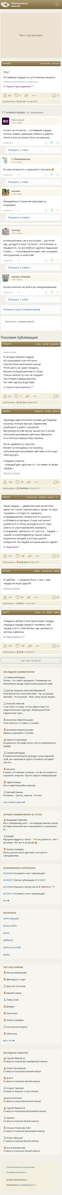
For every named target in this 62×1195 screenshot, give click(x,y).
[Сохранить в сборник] (16, 95)
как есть (55, 63)
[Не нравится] (57, 143)
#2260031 (8, 880)
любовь (37, 571)
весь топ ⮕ (9, 1040)
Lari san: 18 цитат (31, 660)
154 (10, 482)
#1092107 (7, 344)
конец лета (10, 925)
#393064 (6, 497)
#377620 (6, 571)
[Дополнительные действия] (33, 95)
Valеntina (46, 886)
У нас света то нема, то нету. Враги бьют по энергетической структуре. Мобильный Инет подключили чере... (26, 709)
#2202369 (8, 873)
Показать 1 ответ (18, 150)
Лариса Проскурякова (18, 86)
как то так (45, 63)
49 (9, 396)
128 (22, 556)
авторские (54, 344)
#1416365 (40, 880)
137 (10, 556)
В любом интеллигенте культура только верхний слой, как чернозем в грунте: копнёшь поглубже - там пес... (29, 759)
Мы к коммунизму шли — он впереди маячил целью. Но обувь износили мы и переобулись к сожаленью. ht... (31, 826)
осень (6, 933)
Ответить (8, 142)
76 (22, 482)
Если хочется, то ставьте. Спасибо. (21, 723)
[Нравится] (5, 95)
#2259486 (8, 886)
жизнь (38, 612)
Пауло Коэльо (14, 636)
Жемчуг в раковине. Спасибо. (18, 733)
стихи (38, 344)
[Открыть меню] (57, 4)
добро (49, 612)
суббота (8, 940)
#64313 (6, 612)
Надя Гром (12, 546)
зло (43, 612)
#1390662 (7, 63)
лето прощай (11, 918)
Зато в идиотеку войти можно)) (19, 785)
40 (9, 95)
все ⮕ (6, 900)
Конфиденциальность (16, 1172)
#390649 (6, 411)
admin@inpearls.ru (28, 1185)
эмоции (50, 497)
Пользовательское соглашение (20, 1167)
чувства (42, 497)
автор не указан (11, 473)
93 (22, 597)
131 (10, 597)
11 (21, 396)
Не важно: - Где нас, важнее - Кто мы (22, 795)
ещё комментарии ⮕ (14, 802)
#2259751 (8, 893)
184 (10, 645)
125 (22, 645)
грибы (6, 954)
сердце (45, 344)
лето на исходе (12, 947)
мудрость (39, 411)
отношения (31, 497)
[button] (31, 309)
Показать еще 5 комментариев (21, 309)
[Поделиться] (26, 95)
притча (56, 411)
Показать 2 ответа (19, 217)
